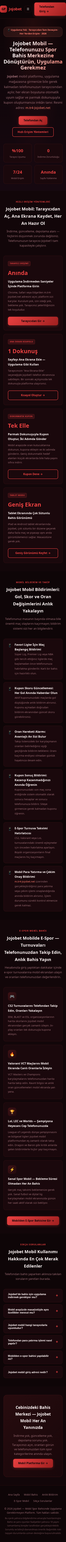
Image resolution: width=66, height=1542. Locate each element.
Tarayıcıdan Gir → (33, 321)
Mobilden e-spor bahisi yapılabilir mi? (28, 1357)
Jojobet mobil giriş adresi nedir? (28, 1372)
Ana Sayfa (14, 1494)
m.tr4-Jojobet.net (38, 108)
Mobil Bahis (31, 1494)
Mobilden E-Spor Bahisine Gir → (33, 1220)
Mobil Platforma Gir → (33, 1463)
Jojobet (12, 8)
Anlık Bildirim (50, 1494)
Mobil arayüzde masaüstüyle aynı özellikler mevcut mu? (28, 1311)
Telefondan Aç (33, 120)
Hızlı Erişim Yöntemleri (33, 132)
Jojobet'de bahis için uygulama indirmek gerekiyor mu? (27, 1296)
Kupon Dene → (33, 474)
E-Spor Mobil (21, 1501)
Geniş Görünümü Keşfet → (33, 553)
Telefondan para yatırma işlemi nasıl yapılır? (30, 1342)
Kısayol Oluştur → (33, 395)
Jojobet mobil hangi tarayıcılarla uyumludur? (27, 1326)
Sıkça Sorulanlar (42, 1501)
